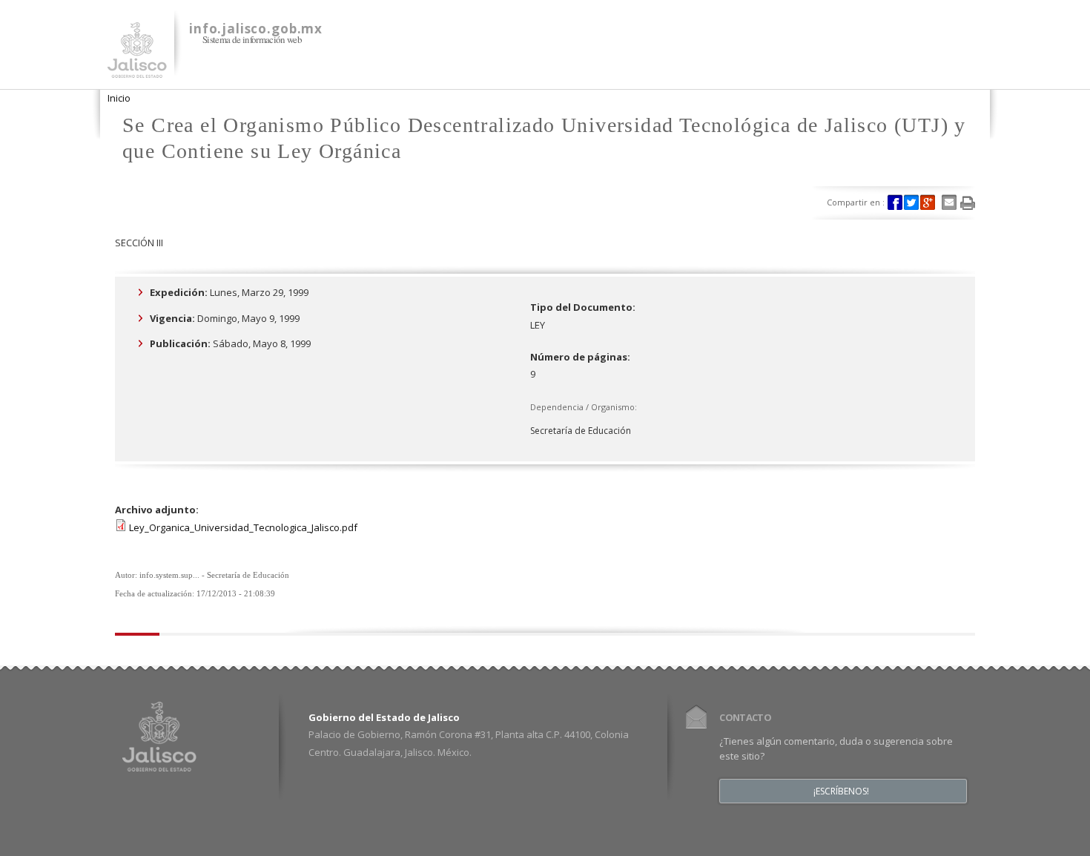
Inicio (119, 98)
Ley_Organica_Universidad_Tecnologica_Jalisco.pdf (243, 527)
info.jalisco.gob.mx (256, 28)
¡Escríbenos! (841, 791)
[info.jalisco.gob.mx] (137, 69)
